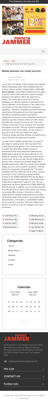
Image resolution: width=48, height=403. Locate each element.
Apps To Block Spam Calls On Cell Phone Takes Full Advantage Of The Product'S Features (38, 231)
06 (13, 306)
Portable (11, 260)
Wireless (11, 255)
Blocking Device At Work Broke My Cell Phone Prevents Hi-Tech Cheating (12, 227)
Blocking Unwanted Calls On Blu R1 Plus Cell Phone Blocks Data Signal (38, 223)
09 (27, 311)
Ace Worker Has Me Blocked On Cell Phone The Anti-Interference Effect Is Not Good (38, 227)
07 (35, 306)
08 (21, 306)
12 (39, 311)
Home (6, 61)
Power (10, 264)
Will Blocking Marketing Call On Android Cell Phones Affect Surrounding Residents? (38, 219)
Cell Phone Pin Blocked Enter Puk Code (12, 215)
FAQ (13, 61)
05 (9, 306)
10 (31, 311)
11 (35, 311)
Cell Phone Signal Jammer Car (12, 219)
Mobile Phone (13, 250)
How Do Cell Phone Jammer (12, 223)
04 (21, 302)
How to (11, 246)
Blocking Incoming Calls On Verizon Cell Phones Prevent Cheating (38, 215)
